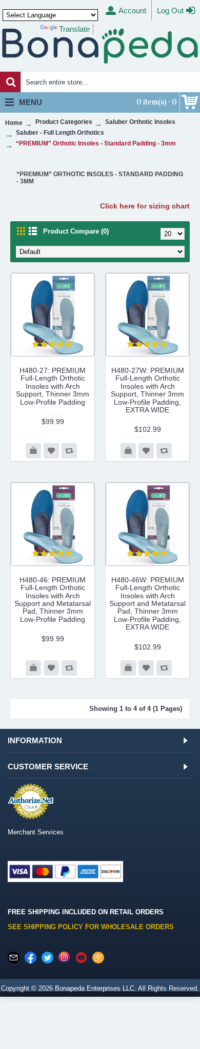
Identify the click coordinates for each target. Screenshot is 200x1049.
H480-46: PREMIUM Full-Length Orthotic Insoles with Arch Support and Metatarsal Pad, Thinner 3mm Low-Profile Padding (52, 599)
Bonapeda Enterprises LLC (94, 988)
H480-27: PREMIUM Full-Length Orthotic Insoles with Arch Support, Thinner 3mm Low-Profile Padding (52, 386)
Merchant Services (36, 832)
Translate (74, 29)
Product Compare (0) (76, 231)
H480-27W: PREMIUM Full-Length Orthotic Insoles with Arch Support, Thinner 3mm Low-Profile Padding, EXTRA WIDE (147, 390)
